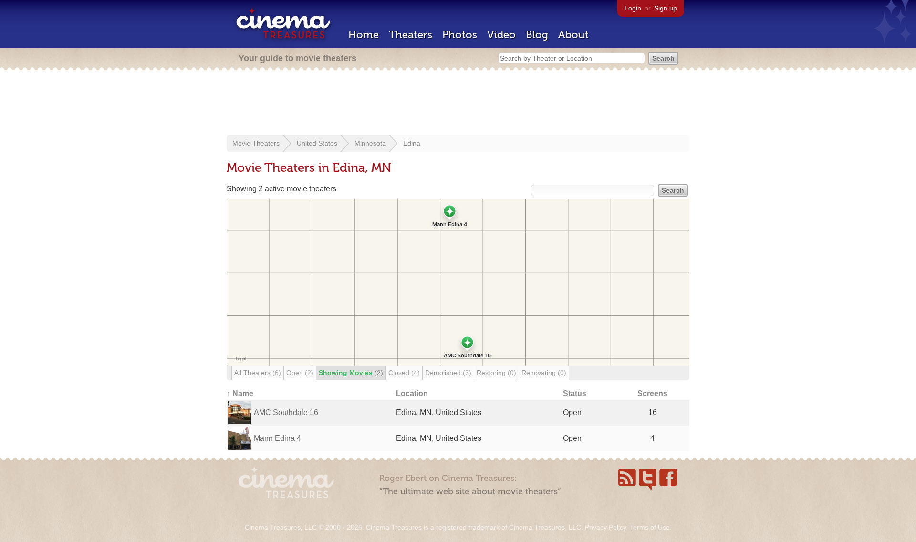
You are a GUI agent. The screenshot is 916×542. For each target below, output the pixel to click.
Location (412, 393)
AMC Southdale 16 (286, 412)
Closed (404, 372)
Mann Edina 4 (277, 438)
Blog (537, 34)
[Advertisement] (458, 103)
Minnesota (370, 143)
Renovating (543, 372)
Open (299, 372)
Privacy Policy (605, 527)
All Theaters (257, 372)
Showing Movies (351, 372)
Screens (652, 393)
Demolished (448, 372)
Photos (459, 34)
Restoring (496, 372)
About (573, 34)
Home (363, 34)
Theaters (410, 34)
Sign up (665, 8)
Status (574, 393)
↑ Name (240, 393)
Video (501, 34)
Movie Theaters (256, 143)
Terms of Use (650, 527)
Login (633, 8)
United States (317, 143)
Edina (411, 143)
